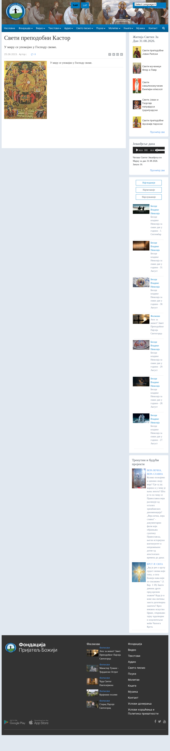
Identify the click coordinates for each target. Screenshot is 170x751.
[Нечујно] (156, 150)
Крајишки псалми (108, 694)
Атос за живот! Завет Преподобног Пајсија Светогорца (110, 655)
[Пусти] (137, 150)
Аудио (132, 661)
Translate (159, 7)
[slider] (160, 150)
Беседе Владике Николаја (155, 210)
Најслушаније (149, 197)
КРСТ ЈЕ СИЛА (155, 564)
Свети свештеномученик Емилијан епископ (152, 86)
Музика (133, 691)
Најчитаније (149, 190)
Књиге (132, 685)
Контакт (133, 697)
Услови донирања (140, 703)
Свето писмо (136, 667)
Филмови (155, 316)
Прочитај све (157, 132)
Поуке (132, 673)
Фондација (135, 643)
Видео (132, 649)
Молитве (133, 679)
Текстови (134, 655)
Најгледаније (148, 182)
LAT (85, 5)
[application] (149, 150)
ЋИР (75, 5)
